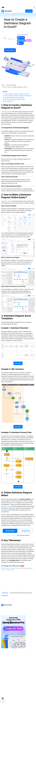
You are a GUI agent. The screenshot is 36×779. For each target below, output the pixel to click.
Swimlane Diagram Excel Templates (14, 97)
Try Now (29, 11)
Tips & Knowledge (11, 85)
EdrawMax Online (6, 201)
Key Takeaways (9, 101)
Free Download (10, 50)
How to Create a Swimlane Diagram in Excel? (17, 94)
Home (2, 85)
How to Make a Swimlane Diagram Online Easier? (18, 95)
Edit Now (18, 363)
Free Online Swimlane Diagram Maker (15, 99)
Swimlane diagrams (6, 111)
